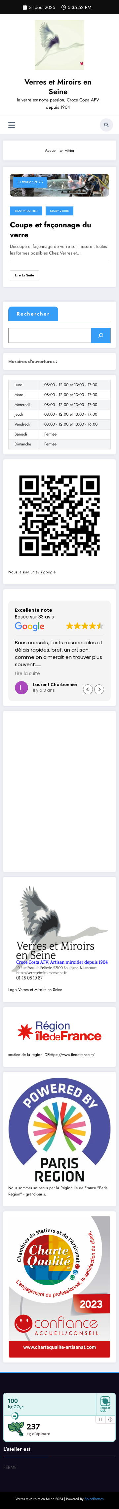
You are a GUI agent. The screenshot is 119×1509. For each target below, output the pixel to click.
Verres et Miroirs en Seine (58, 87)
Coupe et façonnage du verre (50, 230)
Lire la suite (24, 275)
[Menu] (11, 125)
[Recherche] (106, 125)
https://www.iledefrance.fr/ (72, 1055)
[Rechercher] (100, 335)
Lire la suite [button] (27, 674)
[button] (99, 689)
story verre (59, 211)
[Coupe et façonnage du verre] (59, 185)
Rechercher (33, 314)
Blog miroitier (26, 211)
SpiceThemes (94, 1498)
